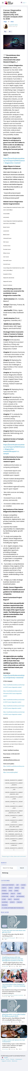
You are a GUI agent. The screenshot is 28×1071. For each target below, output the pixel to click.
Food (10, 890)
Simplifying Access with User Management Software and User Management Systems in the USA (12, 958)
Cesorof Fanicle (6, 1022)
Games (16, 890)
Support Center (6, 1061)
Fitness (4, 890)
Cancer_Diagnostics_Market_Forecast (14, 844)
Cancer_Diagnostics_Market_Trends (14, 839)
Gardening (5, 893)
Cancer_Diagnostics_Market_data (14, 816)
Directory (14, 1061)
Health (13, 893)
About (3, 1059)
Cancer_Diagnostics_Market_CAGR (14, 798)
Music (12, 896)
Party (10, 899)
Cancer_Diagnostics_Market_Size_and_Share (14, 825)
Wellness (4, 905)
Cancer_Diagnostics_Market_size (14, 788)
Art (17, 885)
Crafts (4, 888)
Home (19, 893)
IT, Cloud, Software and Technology (12, 908)
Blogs (5, 21)
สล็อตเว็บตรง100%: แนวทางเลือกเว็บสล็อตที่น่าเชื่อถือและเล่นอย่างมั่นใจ (13, 1015)
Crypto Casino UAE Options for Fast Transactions (13, 1041)
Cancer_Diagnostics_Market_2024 (14, 807)
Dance (10, 888)
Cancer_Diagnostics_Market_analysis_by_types (14, 811)
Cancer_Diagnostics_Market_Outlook (14, 821)
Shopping (5, 902)
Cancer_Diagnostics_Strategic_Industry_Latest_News (14, 830)
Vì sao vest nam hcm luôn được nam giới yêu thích (14, 931)
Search (22, 868)
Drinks (17, 888)
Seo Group (5, 1049)
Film (23, 888)
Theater (19, 902)
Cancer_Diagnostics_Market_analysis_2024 (14, 793)
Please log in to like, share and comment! (14, 856)
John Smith (5, 966)
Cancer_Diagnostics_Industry (14, 849)
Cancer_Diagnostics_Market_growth (14, 784)
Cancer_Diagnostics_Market (13, 780)
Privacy (12, 1059)
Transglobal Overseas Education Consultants (13, 995)
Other (12, 21)
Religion (16, 899)
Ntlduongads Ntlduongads (9, 938)
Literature (5, 896)
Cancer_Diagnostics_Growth (14, 802)
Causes (23, 885)
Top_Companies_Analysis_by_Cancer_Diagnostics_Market (14, 835)
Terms (8, 1059)
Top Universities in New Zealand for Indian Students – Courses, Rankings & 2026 (13, 986)
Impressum (18, 1059)
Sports (12, 902)
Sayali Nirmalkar (13, 25)
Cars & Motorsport (8, 885)
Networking (20, 896)
